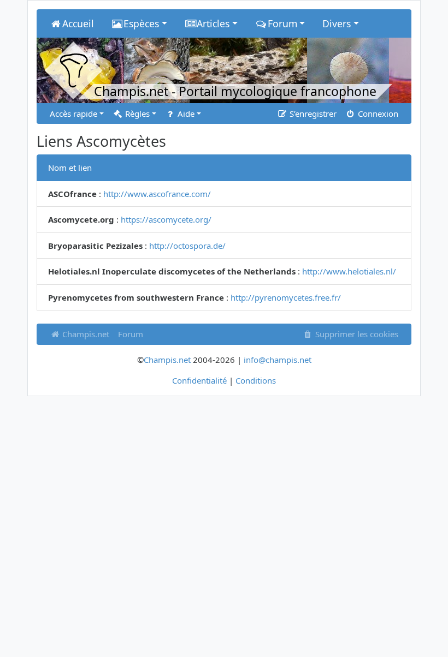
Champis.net (84, 334)
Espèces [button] (141, 23)
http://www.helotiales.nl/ (349, 271)
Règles (136, 113)
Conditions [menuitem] (255, 380)
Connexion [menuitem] (377, 113)
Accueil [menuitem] (78, 23)
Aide (184, 113)
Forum (130, 334)
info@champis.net (277, 359)
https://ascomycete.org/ (166, 219)
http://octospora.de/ (187, 245)
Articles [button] (213, 23)
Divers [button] (336, 23)
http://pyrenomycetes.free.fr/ (286, 297)
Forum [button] (282, 23)
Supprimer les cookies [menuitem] (355, 334)
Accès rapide (73, 113)
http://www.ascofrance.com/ (157, 193)
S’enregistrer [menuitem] (312, 113)
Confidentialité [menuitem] (199, 380)
